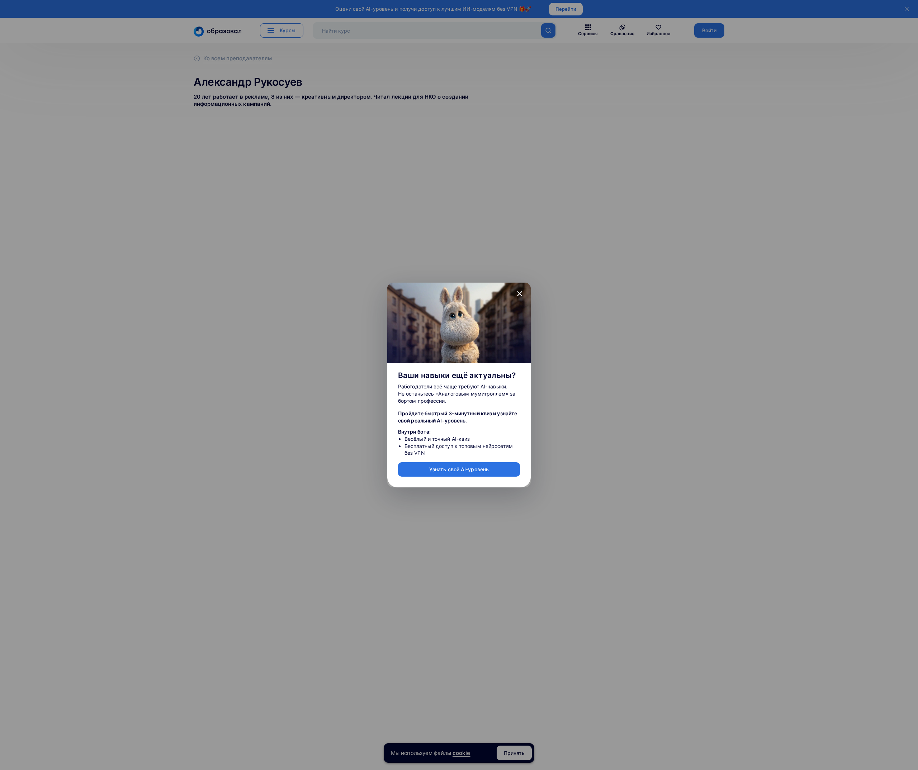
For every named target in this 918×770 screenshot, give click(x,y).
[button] (520, 294)
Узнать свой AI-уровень (459, 469)
